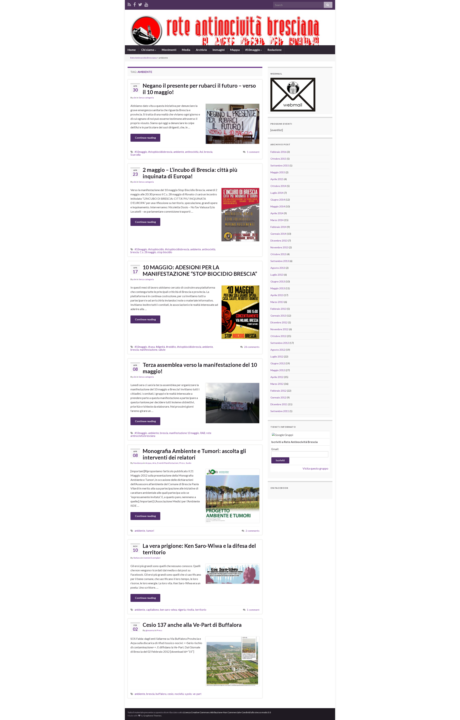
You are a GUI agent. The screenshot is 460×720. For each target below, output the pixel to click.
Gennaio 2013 (278, 315)
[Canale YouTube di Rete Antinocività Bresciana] (146, 3)
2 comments (252, 530)
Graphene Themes (152, 715)
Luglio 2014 (276, 192)
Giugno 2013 (277, 281)
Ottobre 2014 (278, 185)
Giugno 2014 (277, 199)
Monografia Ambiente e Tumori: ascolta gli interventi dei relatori (194, 454)
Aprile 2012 (276, 376)
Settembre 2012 (279, 342)
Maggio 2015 (277, 172)
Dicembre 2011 (279, 404)
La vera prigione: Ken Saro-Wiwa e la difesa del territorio (199, 548)
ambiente (178, 151)
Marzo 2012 (277, 383)
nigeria (182, 609)
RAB (202, 433)
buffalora (161, 693)
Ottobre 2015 (278, 158)
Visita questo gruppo (315, 468)
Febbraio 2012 (278, 390)
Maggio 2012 (277, 370)
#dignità (160, 346)
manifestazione (148, 349)
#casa (151, 346)
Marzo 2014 (277, 220)
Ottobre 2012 (278, 336)
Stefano (137, 557)
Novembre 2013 (279, 247)
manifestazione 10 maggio (184, 433)
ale (134, 97)
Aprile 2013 (276, 295)
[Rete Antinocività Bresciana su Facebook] (134, 3)
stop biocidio (164, 252)
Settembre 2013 (279, 261)
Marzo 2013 (277, 301)
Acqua (148, 463)
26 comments (251, 346)
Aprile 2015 (276, 179)
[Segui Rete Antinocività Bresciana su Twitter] (140, 3)
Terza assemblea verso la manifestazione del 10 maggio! (200, 367)
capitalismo (152, 609)
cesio (170, 693)
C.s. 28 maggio (148, 252)
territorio (200, 609)
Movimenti (169, 49)
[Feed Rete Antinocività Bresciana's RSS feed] (129, 3)
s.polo (188, 693)
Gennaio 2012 (278, 397)
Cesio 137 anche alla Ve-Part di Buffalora (192, 624)
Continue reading (145, 137)
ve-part (197, 693)
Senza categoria (146, 97)
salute (161, 349)
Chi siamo (148, 49)
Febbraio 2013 (278, 308)
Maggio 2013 (277, 288)
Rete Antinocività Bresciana (143, 57)
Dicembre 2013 (279, 240)
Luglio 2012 (276, 356)
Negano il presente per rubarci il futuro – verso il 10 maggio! (199, 88)
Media (186, 49)
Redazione (275, 49)
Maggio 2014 (277, 206)
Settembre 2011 (279, 411)
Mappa (235, 49)
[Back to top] (451, 711)
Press (182, 463)
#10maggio (253, 49)
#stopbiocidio (156, 249)
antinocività (191, 151)
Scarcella (135, 154)
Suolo (188, 463)
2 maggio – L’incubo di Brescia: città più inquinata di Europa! (190, 172)
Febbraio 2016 (278, 151)
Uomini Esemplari (151, 557)
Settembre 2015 (279, 165)
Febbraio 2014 (278, 226)
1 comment (253, 151)
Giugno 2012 (277, 363)
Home (132, 49)
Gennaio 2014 (278, 233)
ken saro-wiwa (168, 609)
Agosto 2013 (277, 267)
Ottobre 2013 (278, 254)
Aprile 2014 (276, 213)
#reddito (171, 346)
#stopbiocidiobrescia (160, 151)
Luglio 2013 (276, 274)
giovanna (150, 630)
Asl (201, 151)
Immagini (219, 49)
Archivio (201, 49)
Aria (154, 463)
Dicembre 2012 (279, 322)
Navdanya (138, 463)
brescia (208, 151)
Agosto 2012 (277, 349)
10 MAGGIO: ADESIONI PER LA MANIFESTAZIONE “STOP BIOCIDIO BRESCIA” (200, 270)
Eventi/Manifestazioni (167, 463)
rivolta (190, 609)
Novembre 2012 (279, 329)
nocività (179, 693)
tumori (150, 530)
